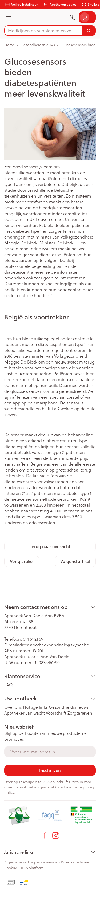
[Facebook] (45, 836)
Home (9, 45)
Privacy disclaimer (76, 862)
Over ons (13, 707)
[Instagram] (56, 836)
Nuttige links (35, 707)
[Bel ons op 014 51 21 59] (72, 17)
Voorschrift (56, 713)
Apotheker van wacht (24, 713)
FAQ (8, 685)
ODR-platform (31, 868)
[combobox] (43, 30)
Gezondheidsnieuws (38, 45)
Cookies (11, 868)
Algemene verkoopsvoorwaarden (32, 862)
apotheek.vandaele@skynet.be (59, 645)
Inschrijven (50, 770)
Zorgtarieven (79, 713)
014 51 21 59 (33, 639)
